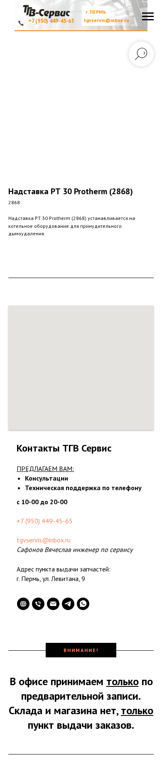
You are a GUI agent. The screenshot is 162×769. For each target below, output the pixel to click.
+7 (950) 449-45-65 (45, 521)
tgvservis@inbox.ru (44, 540)
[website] (23, 604)
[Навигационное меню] (148, 16)
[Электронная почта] (53, 604)
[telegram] (68, 604)
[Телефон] (38, 604)
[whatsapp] (83, 604)
